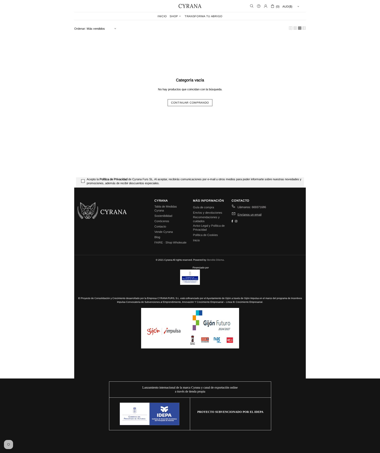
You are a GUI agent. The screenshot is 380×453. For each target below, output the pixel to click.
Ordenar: (80, 28)
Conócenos (161, 221)
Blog (157, 237)
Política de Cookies (205, 235)
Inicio (196, 240)
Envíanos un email (249, 214)
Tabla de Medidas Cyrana (165, 208)
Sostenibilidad (163, 215)
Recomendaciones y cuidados (206, 219)
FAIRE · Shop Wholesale (170, 242)
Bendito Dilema (215, 260)
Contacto (160, 226)
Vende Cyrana (163, 231)
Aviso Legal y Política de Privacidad (209, 227)
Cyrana (190, 6)
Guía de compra (203, 207)
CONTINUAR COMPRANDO (190, 102)
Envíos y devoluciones (207, 212)
